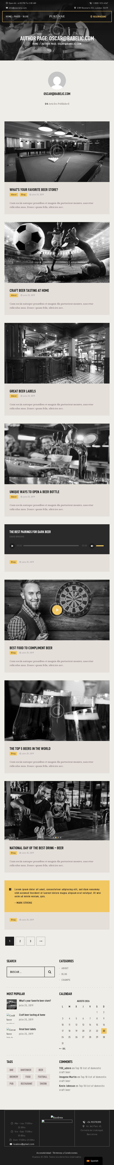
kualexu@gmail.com (24, 1144)
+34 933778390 (94, 1122)
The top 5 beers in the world (30, 748)
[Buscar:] (31, 972)
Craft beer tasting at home (29, 290)
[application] (57, 546)
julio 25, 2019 (38, 194)
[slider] (100, 546)
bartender (26, 1069)
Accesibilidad (44, 1153)
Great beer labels (23, 391)
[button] (53, 837)
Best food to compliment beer (31, 648)
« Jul (63, 1048)
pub (11, 1083)
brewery (14, 1076)
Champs (66, 980)
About (14, 194)
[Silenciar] (92, 546)
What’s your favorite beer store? (34, 190)
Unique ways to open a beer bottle (34, 492)
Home (35, 43)
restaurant (26, 1083)
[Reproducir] (12, 546)
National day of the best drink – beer (37, 848)
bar (11, 1069)
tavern (43, 1083)
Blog (23, 194)
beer (41, 1069)
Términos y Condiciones (65, 1153)
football (42, 1076)
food (28, 1076)
